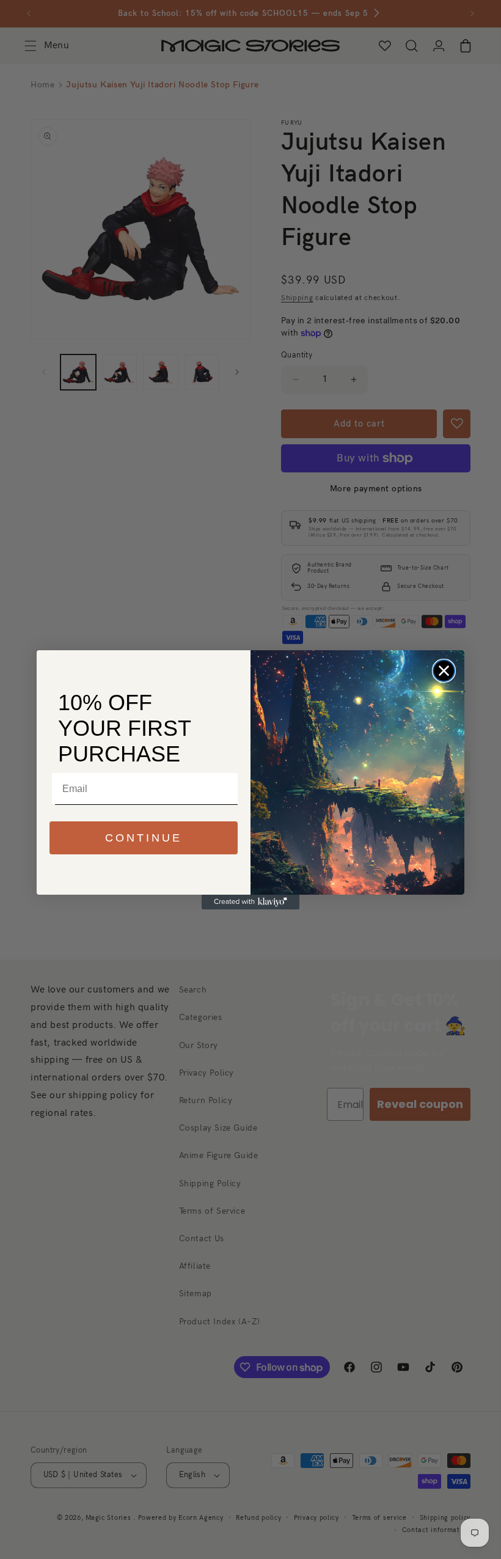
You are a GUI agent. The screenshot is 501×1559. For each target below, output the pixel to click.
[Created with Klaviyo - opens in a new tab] (250, 902)
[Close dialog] (444, 670)
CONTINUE (143, 838)
